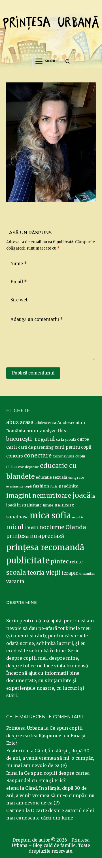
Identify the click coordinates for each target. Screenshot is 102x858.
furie (54, 486)
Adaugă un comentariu (36, 319)
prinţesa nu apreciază (35, 536)
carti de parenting (36, 447)
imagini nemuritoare (38, 495)
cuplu (80, 456)
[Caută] (67, 61)
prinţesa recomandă (45, 547)
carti (11, 447)
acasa (26, 422)
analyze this (53, 430)
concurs (14, 456)
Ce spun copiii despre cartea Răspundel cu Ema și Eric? (46, 735)
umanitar (87, 573)
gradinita (68, 486)
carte (83, 439)
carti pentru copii (73, 447)
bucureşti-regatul (30, 438)
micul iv (78, 517)
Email (18, 281)
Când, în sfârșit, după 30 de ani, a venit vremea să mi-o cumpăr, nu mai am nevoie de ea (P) (50, 758)
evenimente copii (19, 486)
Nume (18, 263)
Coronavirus (63, 456)
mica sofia (50, 515)
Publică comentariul (33, 373)
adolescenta (45, 422)
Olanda (75, 527)
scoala (16, 572)
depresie (32, 467)
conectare (38, 455)
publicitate (28, 560)
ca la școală (66, 439)
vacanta (15, 582)
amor (32, 430)
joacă (81, 495)
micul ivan (22, 527)
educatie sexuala (51, 477)
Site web (19, 300)
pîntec (60, 561)
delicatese (15, 467)
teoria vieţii (44, 572)
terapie (70, 573)
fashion (41, 486)
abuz (12, 422)
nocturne (51, 527)
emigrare (76, 478)
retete (76, 562)
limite (48, 505)
